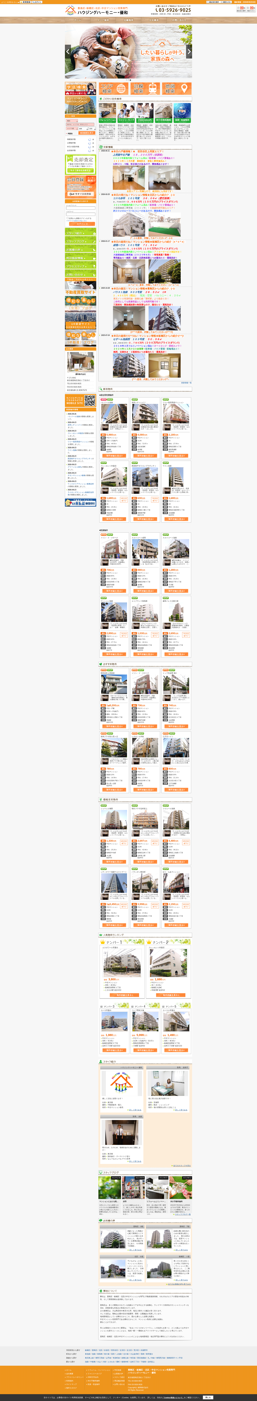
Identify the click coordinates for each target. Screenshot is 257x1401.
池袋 (93, 1354)
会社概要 (69, 1374)
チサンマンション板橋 (76, 475)
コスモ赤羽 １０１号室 (126, 198)
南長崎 (99, 1354)
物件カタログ (71, 1388)
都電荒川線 (160, 1358)
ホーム (68, 1370)
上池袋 (119, 1354)
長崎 (142, 1354)
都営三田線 (99, 1358)
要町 (118, 1362)
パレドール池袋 (74, 416)
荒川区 (136, 1350)
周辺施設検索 (119, 1381)
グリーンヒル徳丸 (75, 467)
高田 (113, 1354)
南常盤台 (149, 1354)
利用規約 (69, 1381)
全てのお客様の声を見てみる (179, 1284)
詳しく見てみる (135, 1110)
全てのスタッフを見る (182, 1166)
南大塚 (106, 1354)
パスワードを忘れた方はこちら (76, 220)
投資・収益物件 (94, 1384)
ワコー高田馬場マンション (78, 442)
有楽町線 (116, 1358)
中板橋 (92, 1362)
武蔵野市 (144, 1350)
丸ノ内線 (151, 1358)
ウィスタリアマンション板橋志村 (81, 484)
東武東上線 (89, 1358)
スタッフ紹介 (119, 1377)
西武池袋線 (141, 1358)
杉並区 (106, 1350)
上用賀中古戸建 (121, 154)
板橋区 (87, 1350)
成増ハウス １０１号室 (126, 245)
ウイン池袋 (72, 450)
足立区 (129, 1350)
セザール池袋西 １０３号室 (128, 339)
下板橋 (143, 1362)
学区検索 (117, 1370)
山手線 (108, 1358)
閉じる (208, 1397)
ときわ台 (111, 1362)
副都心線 (125, 1358)
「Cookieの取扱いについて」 (173, 1398)
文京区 (122, 1350)
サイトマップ (71, 1384)
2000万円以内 (93, 1377)
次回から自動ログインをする (80, 218)
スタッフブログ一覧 (183, 1214)
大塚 (104, 1362)
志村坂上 (151, 1362)
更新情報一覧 (186, 383)
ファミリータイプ (95, 1374)
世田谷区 (114, 1350)
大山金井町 (134, 1354)
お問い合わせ (119, 1384)
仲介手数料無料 (94, 1381)
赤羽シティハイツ (75, 425)
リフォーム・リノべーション (99, 1370)
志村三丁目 (134, 1362)
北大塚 (125, 1354)
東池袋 (87, 1354)
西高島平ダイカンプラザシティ (80, 459)
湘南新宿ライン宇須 (174, 1358)
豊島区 (94, 1350)
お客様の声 (118, 1374)
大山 (99, 1362)
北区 (100, 1350)
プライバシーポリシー (75, 1377)
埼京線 (132, 1358)
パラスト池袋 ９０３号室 (127, 292)
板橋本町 (125, 1362)
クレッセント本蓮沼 (75, 433)
